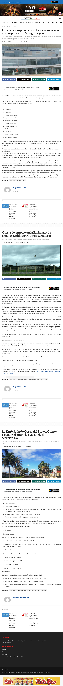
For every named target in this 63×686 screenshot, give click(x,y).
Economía (14, 23)
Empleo (54, 23)
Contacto (4, 670)
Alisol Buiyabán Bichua (9, 446)
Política (6, 23)
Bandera (4, 654)
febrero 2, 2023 (19, 242)
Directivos (46, 23)
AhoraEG (7, 672)
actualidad (12, 180)
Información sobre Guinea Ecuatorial (12, 657)
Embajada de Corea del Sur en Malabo (26, 590)
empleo (45, 379)
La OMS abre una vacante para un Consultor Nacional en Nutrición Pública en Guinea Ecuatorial (13, 211)
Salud (22, 23)
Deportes (29, 23)
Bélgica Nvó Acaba (8, 42)
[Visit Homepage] (30, 18)
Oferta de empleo (21, 180)
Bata (3, 652)
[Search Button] (60, 18)
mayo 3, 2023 (19, 42)
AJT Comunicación (48, 672)
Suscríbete (11, 670)
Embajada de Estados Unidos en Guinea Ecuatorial (29, 379)
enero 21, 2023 (21, 446)
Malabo (4, 649)
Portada (3, 26)
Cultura (37, 23)
